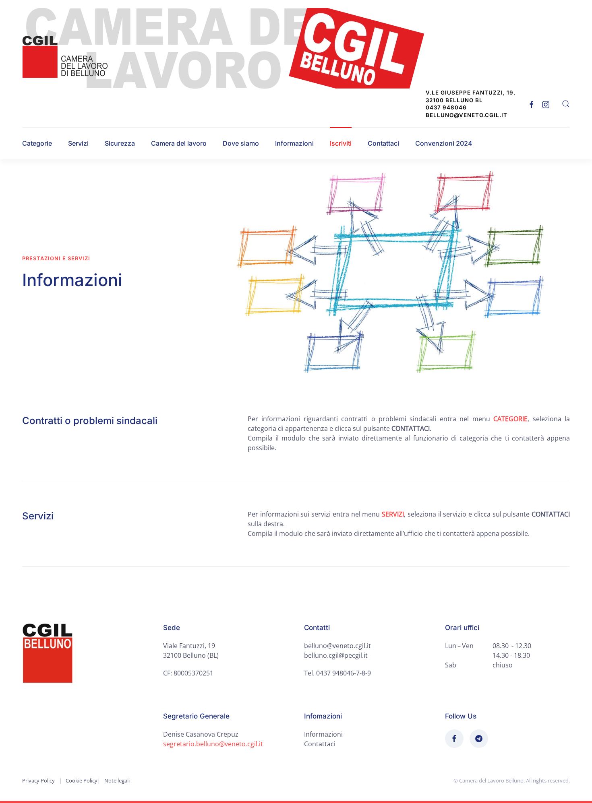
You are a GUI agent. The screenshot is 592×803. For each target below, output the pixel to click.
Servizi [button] (78, 143)
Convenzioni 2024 (443, 143)
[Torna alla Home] (228, 48)
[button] (566, 104)
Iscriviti (341, 143)
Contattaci (383, 143)
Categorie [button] (37, 143)
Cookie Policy (81, 780)
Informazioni (294, 143)
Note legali (117, 780)
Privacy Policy (38, 780)
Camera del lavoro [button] (179, 143)
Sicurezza (120, 143)
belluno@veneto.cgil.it (337, 645)
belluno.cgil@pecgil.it (336, 655)
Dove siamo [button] (241, 143)
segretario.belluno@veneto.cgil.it (213, 743)
